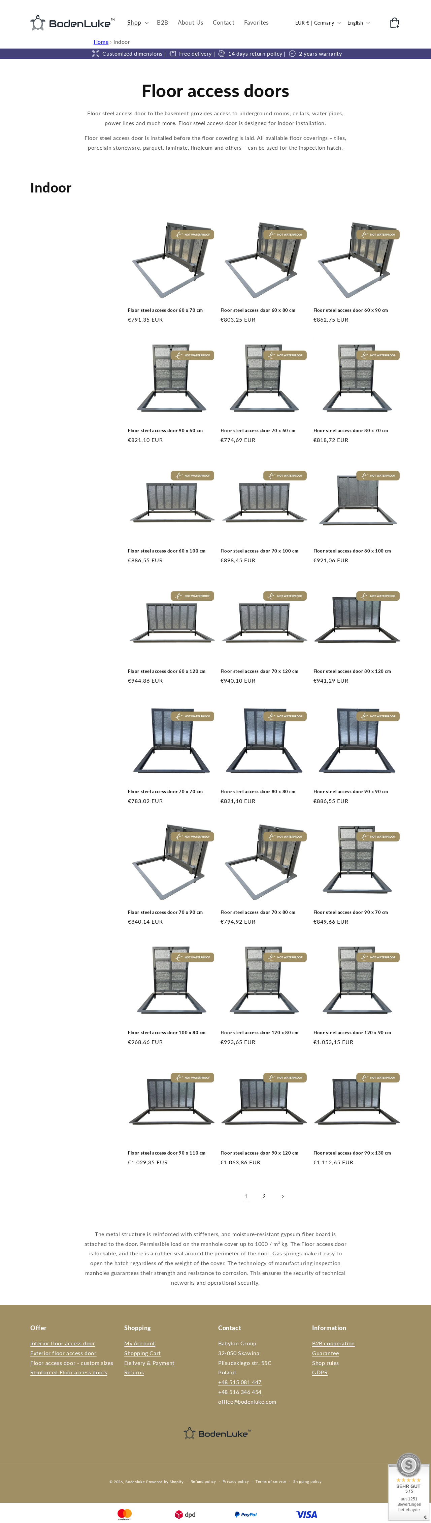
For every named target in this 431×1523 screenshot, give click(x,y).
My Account (139, 1343)
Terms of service (271, 1481)
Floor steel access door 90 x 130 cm (352, 1153)
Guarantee (325, 1353)
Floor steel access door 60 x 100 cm (167, 551)
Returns (134, 1372)
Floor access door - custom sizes (71, 1363)
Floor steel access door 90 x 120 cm (259, 1153)
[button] (137, 22)
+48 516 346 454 (240, 1391)
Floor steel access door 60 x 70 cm (165, 310)
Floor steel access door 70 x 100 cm (259, 551)
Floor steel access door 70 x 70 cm (165, 791)
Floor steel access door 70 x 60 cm (258, 430)
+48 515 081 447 (240, 1382)
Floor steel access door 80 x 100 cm (352, 551)
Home (101, 41)
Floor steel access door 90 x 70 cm (350, 912)
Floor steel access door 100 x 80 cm (167, 1032)
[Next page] (282, 1196)
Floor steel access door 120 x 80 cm (259, 1032)
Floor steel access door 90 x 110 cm (167, 1153)
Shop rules (325, 1363)
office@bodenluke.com (247, 1401)
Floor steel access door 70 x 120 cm (259, 671)
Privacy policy (236, 1481)
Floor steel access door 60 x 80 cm (258, 310)
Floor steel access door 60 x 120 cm (167, 671)
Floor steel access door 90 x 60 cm (165, 430)
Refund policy (203, 1481)
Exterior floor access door (63, 1353)
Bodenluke (135, 1482)
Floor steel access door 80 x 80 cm (258, 791)
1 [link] (246, 1196)
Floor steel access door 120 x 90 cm (352, 1032)
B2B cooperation (333, 1343)
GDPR (320, 1372)
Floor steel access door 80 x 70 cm (350, 430)
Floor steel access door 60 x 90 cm (350, 310)
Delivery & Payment (149, 1363)
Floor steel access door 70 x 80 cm (258, 912)
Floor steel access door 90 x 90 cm (350, 791)
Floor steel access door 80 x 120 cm (352, 671)
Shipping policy (307, 1481)
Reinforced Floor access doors (68, 1372)
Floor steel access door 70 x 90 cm (165, 912)
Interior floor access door (62, 1343)
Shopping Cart (142, 1353)
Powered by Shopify (165, 1482)
